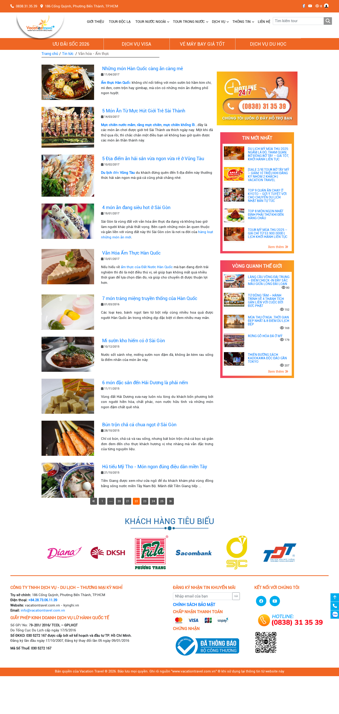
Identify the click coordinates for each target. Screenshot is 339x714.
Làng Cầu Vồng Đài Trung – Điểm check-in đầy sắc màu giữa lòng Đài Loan (268, 280)
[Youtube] (309, 6)
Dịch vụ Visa (136, 44)
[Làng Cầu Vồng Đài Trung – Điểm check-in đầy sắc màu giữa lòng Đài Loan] (234, 281)
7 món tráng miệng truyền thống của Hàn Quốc (149, 298)
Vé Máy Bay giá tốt (202, 44)
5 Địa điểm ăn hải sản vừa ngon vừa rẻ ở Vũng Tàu (153, 158)
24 (153, 501)
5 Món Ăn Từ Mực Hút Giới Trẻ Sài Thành (143, 111)
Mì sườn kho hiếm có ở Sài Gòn (133, 340)
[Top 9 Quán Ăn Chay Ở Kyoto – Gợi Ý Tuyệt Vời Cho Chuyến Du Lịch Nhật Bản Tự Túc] (234, 194)
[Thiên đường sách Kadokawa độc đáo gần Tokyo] (234, 359)
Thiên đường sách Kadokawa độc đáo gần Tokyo (267, 358)
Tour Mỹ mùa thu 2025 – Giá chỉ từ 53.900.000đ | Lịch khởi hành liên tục (267, 233)
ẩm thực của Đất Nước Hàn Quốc (147, 267)
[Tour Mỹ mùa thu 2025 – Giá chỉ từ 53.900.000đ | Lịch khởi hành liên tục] (234, 234)
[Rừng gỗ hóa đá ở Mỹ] (234, 340)
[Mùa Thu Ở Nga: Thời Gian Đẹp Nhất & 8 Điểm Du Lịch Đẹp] (234, 321)
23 (144, 501)
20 (119, 501)
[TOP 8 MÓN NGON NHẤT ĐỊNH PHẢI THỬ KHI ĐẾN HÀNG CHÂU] (234, 215)
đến (118, 173)
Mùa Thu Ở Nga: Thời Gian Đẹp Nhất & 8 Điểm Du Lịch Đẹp (268, 320)
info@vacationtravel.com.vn (43, 610)
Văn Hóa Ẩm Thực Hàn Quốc (131, 253)
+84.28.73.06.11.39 (42, 600)
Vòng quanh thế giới (257, 266)
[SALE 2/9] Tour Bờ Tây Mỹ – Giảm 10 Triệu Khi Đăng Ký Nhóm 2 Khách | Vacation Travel (268, 175)
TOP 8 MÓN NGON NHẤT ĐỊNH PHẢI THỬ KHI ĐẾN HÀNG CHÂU (266, 214)
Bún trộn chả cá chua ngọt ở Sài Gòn (139, 424)
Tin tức (67, 53)
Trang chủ (50, 53)
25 (162, 501)
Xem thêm (276, 247)
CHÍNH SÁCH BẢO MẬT (194, 604)
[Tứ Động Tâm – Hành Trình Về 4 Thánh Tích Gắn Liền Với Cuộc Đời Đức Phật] (234, 299)
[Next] (170, 501)
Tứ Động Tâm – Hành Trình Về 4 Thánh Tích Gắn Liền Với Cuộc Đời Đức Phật (266, 301)
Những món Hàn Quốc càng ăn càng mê (142, 68)
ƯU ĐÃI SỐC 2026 (71, 44)
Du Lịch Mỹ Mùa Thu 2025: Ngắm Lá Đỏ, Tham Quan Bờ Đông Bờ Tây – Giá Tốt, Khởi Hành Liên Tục (268, 154)
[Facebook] (302, 6)
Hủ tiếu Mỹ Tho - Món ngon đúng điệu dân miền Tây (154, 466)
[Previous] (93, 501)
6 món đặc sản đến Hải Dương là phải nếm (145, 382)
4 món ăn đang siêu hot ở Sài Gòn (136, 207)
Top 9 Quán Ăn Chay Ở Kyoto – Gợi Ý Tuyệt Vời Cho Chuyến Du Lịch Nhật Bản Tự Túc (267, 196)
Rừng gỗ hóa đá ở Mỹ (265, 336)
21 (127, 501)
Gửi (236, 596)
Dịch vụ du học (268, 44)
